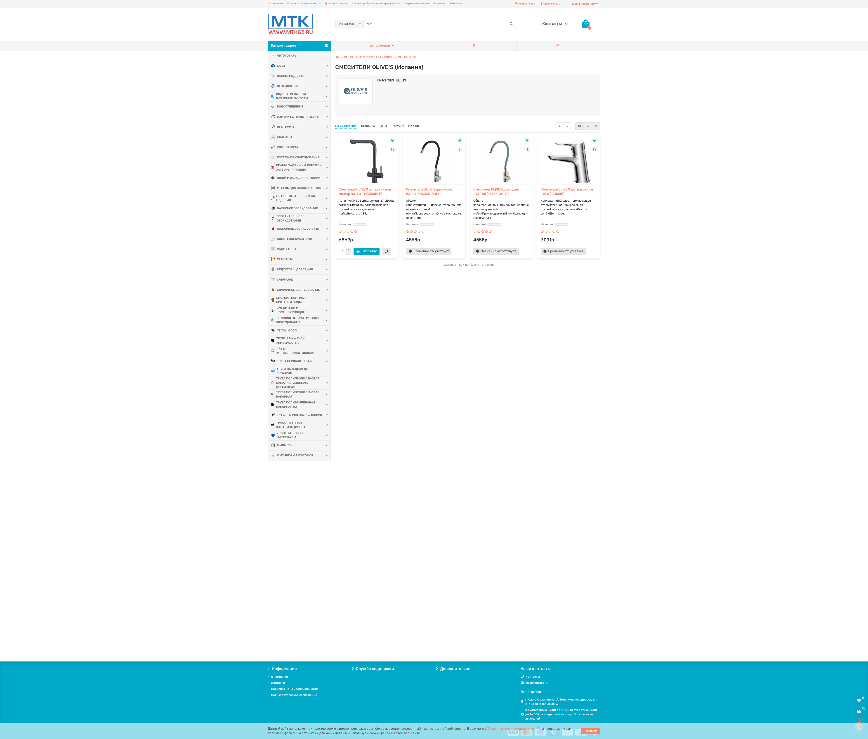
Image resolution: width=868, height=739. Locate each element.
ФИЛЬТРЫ (284, 445)
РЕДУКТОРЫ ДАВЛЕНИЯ (295, 269)
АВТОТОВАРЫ (287, 55)
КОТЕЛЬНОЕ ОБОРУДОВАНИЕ (298, 157)
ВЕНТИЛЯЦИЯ (287, 86)
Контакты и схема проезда (304, 3)
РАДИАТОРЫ (286, 249)
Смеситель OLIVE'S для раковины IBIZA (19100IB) (567, 192)
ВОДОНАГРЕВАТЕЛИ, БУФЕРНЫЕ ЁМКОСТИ (292, 96)
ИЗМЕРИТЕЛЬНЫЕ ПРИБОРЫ (298, 116)
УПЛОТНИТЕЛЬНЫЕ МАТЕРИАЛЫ (291, 435)
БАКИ (281, 65)
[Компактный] (596, 126)
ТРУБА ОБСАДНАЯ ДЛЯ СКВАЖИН (293, 371)
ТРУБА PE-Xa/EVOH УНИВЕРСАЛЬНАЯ (290, 340)
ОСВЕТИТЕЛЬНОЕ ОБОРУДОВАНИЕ (289, 218)
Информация (284, 669)
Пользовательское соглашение (294, 695)
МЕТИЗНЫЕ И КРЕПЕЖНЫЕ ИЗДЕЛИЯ (296, 198)
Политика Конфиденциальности (294, 689)
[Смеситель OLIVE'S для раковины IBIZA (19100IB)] (569, 161)
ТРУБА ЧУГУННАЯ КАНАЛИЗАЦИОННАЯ (291, 425)
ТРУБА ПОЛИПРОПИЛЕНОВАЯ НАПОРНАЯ (297, 394)
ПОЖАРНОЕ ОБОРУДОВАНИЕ (298, 228)
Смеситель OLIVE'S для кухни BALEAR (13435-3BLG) (496, 192)
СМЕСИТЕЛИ (407, 57)
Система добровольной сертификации (376, 3)
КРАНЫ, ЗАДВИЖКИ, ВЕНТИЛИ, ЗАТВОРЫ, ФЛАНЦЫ (299, 167)
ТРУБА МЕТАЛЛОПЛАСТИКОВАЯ (295, 351)
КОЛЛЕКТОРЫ (287, 147)
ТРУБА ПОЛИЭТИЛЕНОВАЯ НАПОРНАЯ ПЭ (295, 404)
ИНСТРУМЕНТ (287, 127)
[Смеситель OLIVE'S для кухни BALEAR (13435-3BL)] (434, 161)
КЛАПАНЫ (284, 137)
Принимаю (590, 731)
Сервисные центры (417, 3)
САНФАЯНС (285, 279)
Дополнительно (455, 669)
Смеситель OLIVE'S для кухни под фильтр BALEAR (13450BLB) (365, 192)
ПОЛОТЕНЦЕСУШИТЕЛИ (294, 239)
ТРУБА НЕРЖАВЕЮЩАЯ (294, 361)
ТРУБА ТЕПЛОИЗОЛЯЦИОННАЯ (299, 414)
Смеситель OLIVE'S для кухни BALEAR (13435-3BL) (429, 192)
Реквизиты (456, 3)
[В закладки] (392, 140)
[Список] (588, 126)
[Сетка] (579, 126)
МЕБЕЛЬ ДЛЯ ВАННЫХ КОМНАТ (300, 188)
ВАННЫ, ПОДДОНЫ (290, 76)
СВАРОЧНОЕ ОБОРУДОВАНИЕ (298, 289)
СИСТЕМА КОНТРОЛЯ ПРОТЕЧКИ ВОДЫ (291, 300)
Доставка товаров (336, 3)
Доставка (278, 682)
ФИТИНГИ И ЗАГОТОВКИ (295, 455)
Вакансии (439, 3)
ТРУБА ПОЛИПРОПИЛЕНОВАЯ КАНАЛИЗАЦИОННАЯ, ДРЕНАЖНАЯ (297, 383)
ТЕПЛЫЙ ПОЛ (287, 330)
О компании (275, 3)
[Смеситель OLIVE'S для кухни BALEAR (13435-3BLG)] (501, 161)
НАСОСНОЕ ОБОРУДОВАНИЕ (297, 208)
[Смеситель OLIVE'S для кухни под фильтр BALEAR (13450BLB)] (367, 161)
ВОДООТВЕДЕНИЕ (290, 106)
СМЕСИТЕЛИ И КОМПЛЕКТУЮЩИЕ (291, 310)
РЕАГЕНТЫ (285, 259)
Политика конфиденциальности (513, 729)
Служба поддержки (375, 669)
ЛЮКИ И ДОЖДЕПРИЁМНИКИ (299, 177)
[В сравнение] (392, 149)
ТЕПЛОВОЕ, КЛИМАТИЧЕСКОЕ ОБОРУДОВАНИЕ (298, 320)
